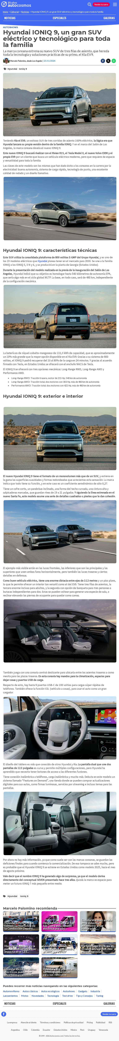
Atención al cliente (28, 1022)
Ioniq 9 (23, 69)
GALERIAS (109, 18)
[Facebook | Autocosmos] (3, 1014)
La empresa (12, 1022)
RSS (110, 1022)
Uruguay (91, 1030)
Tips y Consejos (84, 995)
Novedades (38, 995)
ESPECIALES (59, 18)
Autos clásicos (30, 991)
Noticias (25, 12)
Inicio (5, 12)
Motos (24, 995)
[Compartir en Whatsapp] (114, 61)
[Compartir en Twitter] (108, 61)
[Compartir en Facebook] (103, 61)
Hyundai (12, 69)
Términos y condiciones (50, 1022)
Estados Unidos (60, 1030)
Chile (25, 1030)
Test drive (67, 995)
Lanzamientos (10, 995)
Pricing (90, 1022)
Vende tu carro (101, 4)
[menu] (115, 4)
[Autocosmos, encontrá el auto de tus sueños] (16, 4)
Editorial (15, 12)
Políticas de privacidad (73, 1022)
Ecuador (46, 1030)
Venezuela (103, 1030)
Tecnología (53, 995)
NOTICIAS (9, 18)
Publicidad (100, 1022)
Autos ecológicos (50, 991)
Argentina (15, 1030)
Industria (95, 991)
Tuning (99, 995)
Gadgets (82, 991)
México (74, 1030)
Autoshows (10, 27)
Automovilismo (11, 991)
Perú (82, 1030)
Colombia (35, 1030)
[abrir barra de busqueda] (89, 4)
